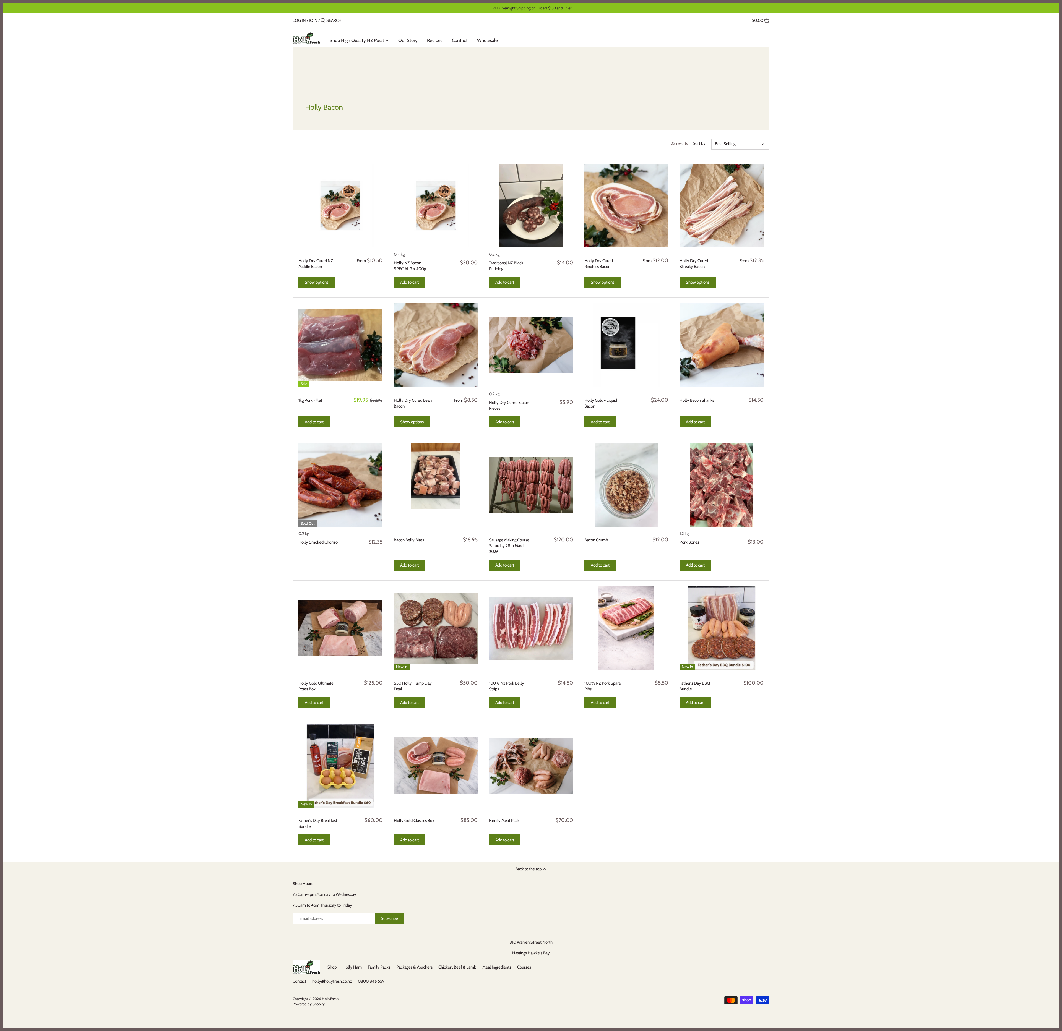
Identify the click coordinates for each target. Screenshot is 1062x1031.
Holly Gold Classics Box (414, 820)
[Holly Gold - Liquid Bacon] (626, 345)
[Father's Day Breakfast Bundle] (340, 766)
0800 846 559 (371, 981)
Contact (299, 981)
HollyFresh (330, 998)
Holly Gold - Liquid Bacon (600, 403)
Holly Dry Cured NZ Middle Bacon (315, 263)
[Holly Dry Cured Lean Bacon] (436, 345)
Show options (316, 282)
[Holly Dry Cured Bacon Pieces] (531, 345)
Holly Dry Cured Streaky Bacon (694, 263)
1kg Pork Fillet (310, 400)
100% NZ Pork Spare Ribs (602, 686)
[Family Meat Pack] (531, 766)
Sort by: (699, 143)
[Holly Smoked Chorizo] (340, 485)
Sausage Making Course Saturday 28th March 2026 (509, 545)
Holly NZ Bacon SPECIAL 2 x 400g (410, 265)
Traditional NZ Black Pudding (506, 265)
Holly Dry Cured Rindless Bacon (598, 263)
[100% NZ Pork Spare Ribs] (626, 628)
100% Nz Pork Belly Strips (506, 686)
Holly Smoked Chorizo (318, 542)
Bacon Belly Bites (409, 539)
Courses (524, 967)
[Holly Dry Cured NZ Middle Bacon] (340, 206)
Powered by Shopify (309, 1004)
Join (313, 20)
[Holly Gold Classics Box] (436, 766)
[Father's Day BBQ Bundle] (722, 628)
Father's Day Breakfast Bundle (317, 823)
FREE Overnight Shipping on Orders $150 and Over (531, 8)
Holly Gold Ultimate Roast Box (316, 686)
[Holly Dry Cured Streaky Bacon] (722, 206)
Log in (299, 20)
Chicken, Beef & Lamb (457, 967)
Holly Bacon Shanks (697, 400)
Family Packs (379, 967)
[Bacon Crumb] (626, 485)
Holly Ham (352, 967)
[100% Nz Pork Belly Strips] (531, 628)
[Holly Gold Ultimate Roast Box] (340, 628)
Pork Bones (689, 542)
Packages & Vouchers (414, 967)
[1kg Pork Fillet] (340, 345)
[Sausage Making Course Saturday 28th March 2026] (531, 485)
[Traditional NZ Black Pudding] (531, 206)
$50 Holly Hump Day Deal (413, 686)
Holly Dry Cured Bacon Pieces (509, 405)
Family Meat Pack (504, 820)
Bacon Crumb (596, 539)
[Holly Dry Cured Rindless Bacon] (626, 206)
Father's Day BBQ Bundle (695, 686)
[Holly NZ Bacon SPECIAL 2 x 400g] (436, 206)
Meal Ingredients (496, 967)
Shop (332, 967)
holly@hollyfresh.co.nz (332, 981)
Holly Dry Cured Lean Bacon (413, 403)
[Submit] (323, 21)
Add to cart (409, 282)
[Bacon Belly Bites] (436, 476)
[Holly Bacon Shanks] (722, 345)
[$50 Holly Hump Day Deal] (436, 628)
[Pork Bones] (722, 485)
